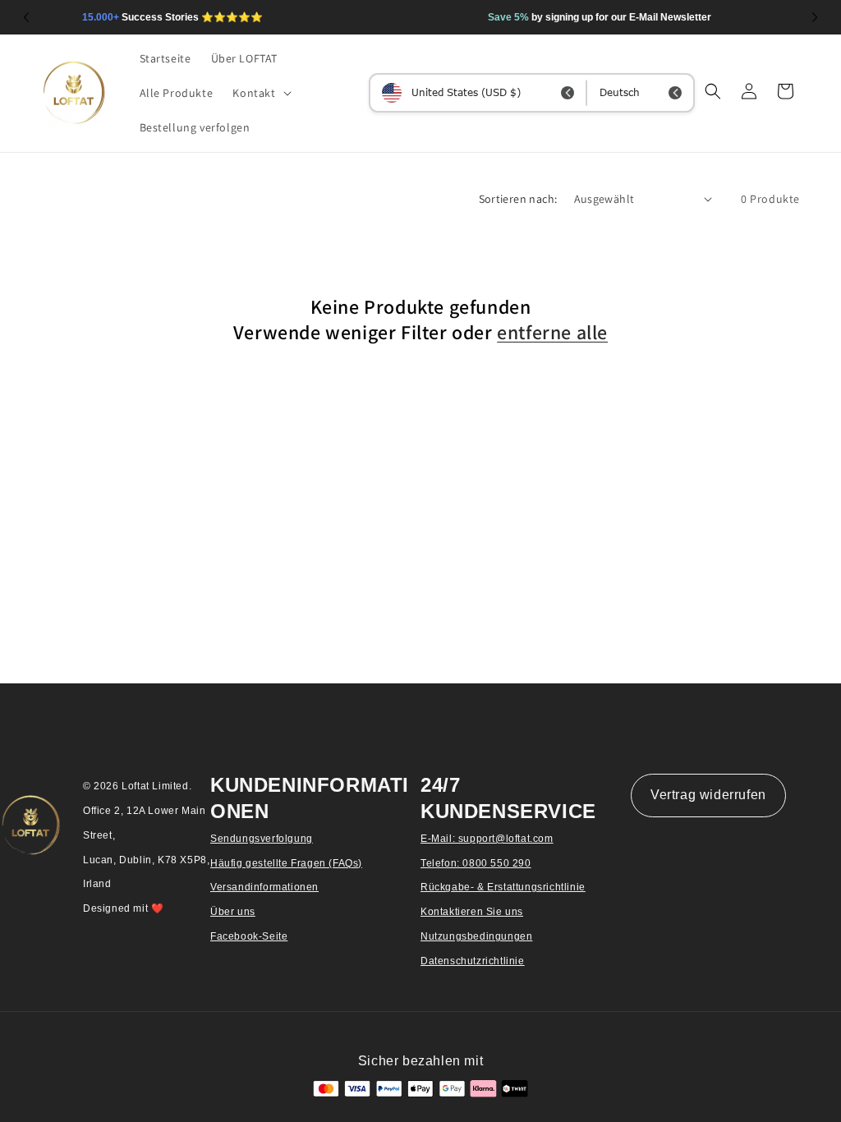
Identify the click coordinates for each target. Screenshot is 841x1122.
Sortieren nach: (518, 198)
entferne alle (552, 332)
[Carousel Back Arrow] (26, 17)
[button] (260, 93)
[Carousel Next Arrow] (815, 17)
